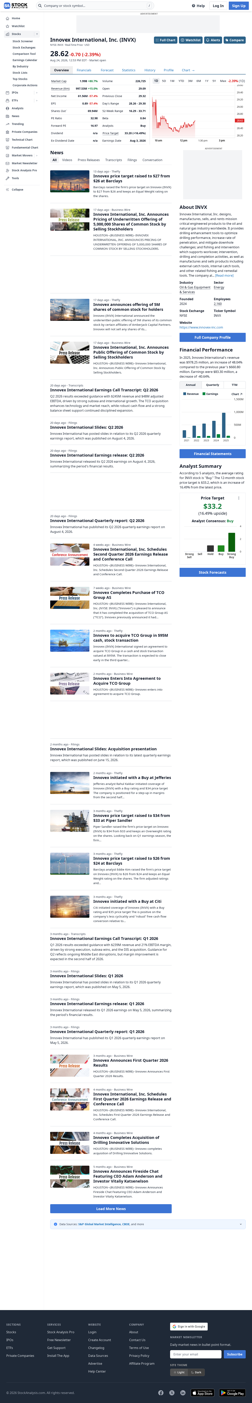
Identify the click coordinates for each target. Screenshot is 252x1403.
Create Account (99, 1340)
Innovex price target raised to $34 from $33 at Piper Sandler (131, 818)
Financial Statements (213, 453)
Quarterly (212, 385)
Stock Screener (23, 41)
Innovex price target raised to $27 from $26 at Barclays (131, 178)
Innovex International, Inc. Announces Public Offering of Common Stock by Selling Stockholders (131, 352)
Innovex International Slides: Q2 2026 (86, 427)
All (55, 160)
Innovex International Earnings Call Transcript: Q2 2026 (104, 390)
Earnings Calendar (25, 60)
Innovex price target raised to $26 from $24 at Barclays (131, 861)
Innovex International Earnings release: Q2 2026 (97, 455)
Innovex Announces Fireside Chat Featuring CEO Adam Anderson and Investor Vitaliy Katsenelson (127, 1176)
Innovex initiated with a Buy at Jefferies (132, 777)
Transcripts (113, 160)
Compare (237, 40)
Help (201, 5)
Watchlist (193, 40)
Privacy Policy (139, 1355)
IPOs (9, 1340)
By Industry (20, 66)
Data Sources (98, 1355)
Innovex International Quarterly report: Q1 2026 (97, 1031)
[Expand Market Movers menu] (37, 156)
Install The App (58, 1355)
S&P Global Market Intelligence (99, 1224)
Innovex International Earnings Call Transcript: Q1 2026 (104, 938)
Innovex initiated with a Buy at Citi (127, 901)
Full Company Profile (213, 337)
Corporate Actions (25, 85)
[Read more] (224, 275)
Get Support (56, 1348)
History (150, 70)
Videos (67, 160)
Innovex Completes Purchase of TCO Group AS (128, 595)
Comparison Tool (24, 54)
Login (92, 1332)
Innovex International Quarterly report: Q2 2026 (97, 520)
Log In (218, 5)
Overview (61, 70)
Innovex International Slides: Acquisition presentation (103, 749)
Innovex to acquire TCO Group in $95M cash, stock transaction (130, 638)
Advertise (95, 1363)
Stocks (11, 1332)
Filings (132, 160)
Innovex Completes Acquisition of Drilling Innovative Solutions (126, 1140)
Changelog (96, 1348)
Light (180, 1372)
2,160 (218, 304)
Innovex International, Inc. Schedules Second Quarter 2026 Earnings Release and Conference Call (130, 554)
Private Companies (20, 1355)
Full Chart (167, 40)
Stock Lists (20, 72)
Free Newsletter (59, 1340)
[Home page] (15, 5)
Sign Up (239, 5)
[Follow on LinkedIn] (183, 1393)
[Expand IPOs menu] (37, 93)
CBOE (126, 1224)
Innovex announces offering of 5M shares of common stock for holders (128, 307)
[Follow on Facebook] (161, 1393)
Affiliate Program (142, 1363)
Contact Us (137, 1340)
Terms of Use (139, 1348)
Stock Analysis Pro (60, 1332)
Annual (190, 385)
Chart (186, 70)
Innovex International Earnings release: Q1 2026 (97, 1003)
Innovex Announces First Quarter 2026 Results (130, 1063)
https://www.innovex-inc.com (201, 327)
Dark (198, 1372)
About (133, 1332)
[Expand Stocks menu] (37, 34)
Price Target (111, 133)
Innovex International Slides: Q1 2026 (86, 975)
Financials (84, 70)
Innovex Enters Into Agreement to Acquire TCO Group (127, 681)
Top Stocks (20, 79)
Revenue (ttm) (60, 88)
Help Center (97, 1371)
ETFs (9, 1348)
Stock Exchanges (24, 47)
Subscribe (234, 1354)
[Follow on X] (172, 1393)
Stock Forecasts (212, 572)
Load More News (111, 1208)
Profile (169, 70)
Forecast (107, 70)
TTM (234, 385)
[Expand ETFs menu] (37, 101)
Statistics (128, 70)
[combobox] (95, 6)
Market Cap (59, 81)
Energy (219, 287)
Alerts (215, 40)
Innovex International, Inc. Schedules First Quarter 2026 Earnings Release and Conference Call (132, 1099)
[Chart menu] (239, 498)
